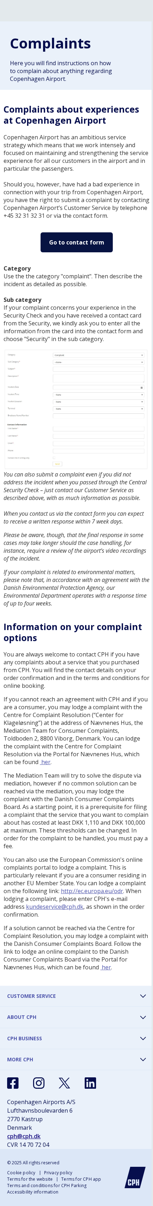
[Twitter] (64, 1083)
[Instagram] (38, 1083)
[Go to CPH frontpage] (135, 1177)
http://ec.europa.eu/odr (92, 891)
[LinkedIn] (90, 1083)
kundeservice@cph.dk (54, 907)
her (45, 762)
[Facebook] (13, 1083)
